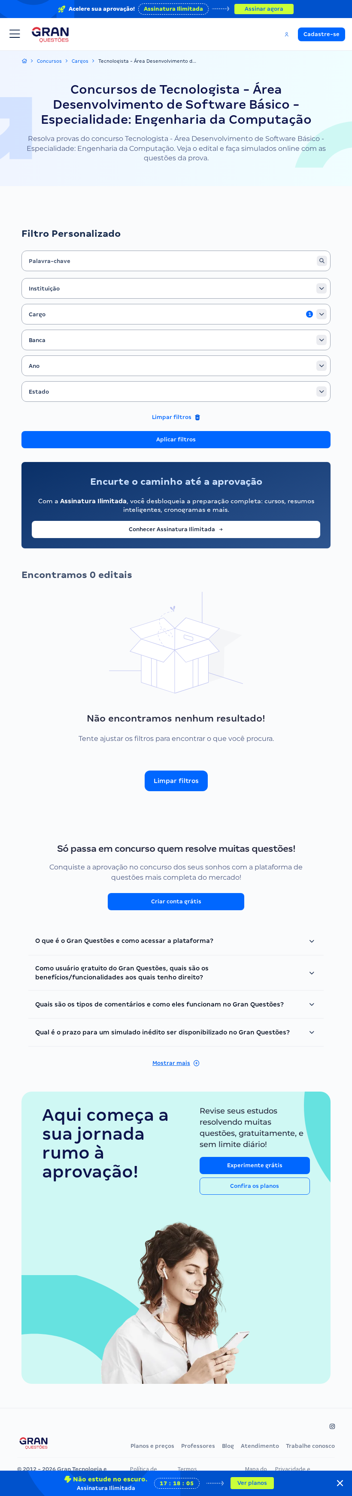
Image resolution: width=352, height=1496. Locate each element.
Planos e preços (152, 1446)
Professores (198, 1446)
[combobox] (176, 288)
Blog (228, 1446)
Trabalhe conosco (310, 1446)
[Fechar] (340, 1483)
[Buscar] (322, 261)
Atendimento (260, 1446)
